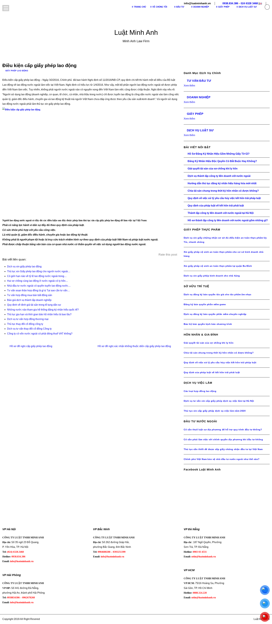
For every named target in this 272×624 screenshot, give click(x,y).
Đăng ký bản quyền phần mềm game (205, 304)
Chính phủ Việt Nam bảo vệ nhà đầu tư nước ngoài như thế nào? (222, 459)
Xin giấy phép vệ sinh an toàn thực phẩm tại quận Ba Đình (218, 266)
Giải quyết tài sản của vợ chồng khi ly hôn (213, 168)
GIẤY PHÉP (195, 113)
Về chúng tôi (159, 7)
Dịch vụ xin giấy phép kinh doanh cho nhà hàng (212, 275)
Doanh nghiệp (201, 7)
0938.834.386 (230, 3)
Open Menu (5, 8)
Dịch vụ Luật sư (248, 7)
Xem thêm (189, 85)
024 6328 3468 (249, 3)
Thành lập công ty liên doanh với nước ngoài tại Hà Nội (221, 213)
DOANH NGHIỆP (198, 97)
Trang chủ (140, 7)
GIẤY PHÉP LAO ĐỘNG (16, 71)
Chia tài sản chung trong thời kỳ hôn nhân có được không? (223, 190)
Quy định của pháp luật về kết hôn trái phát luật (216, 205)
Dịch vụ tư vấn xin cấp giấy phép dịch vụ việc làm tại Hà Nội (219, 401)
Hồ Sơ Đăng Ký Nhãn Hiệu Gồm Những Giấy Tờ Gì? (218, 153)
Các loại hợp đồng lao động (200, 391)
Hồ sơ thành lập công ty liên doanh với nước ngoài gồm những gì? (228, 220)
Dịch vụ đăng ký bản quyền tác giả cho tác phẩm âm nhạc (217, 294)
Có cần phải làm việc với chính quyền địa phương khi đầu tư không (223, 439)
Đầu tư (180, 7)
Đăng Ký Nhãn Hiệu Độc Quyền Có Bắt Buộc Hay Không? (222, 161)
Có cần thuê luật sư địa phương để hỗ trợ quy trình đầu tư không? (223, 429)
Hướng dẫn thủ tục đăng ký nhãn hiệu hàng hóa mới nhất (222, 183)
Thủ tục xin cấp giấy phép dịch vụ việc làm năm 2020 (215, 411)
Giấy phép (224, 7)
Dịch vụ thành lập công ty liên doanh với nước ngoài (219, 176)
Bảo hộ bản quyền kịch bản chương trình (208, 324)
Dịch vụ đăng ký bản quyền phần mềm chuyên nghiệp (215, 314)
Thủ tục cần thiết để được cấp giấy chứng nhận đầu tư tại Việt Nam (223, 449)
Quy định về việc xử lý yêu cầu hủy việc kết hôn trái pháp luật (224, 198)
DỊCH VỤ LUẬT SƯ (200, 130)
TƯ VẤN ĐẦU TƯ (199, 80)
